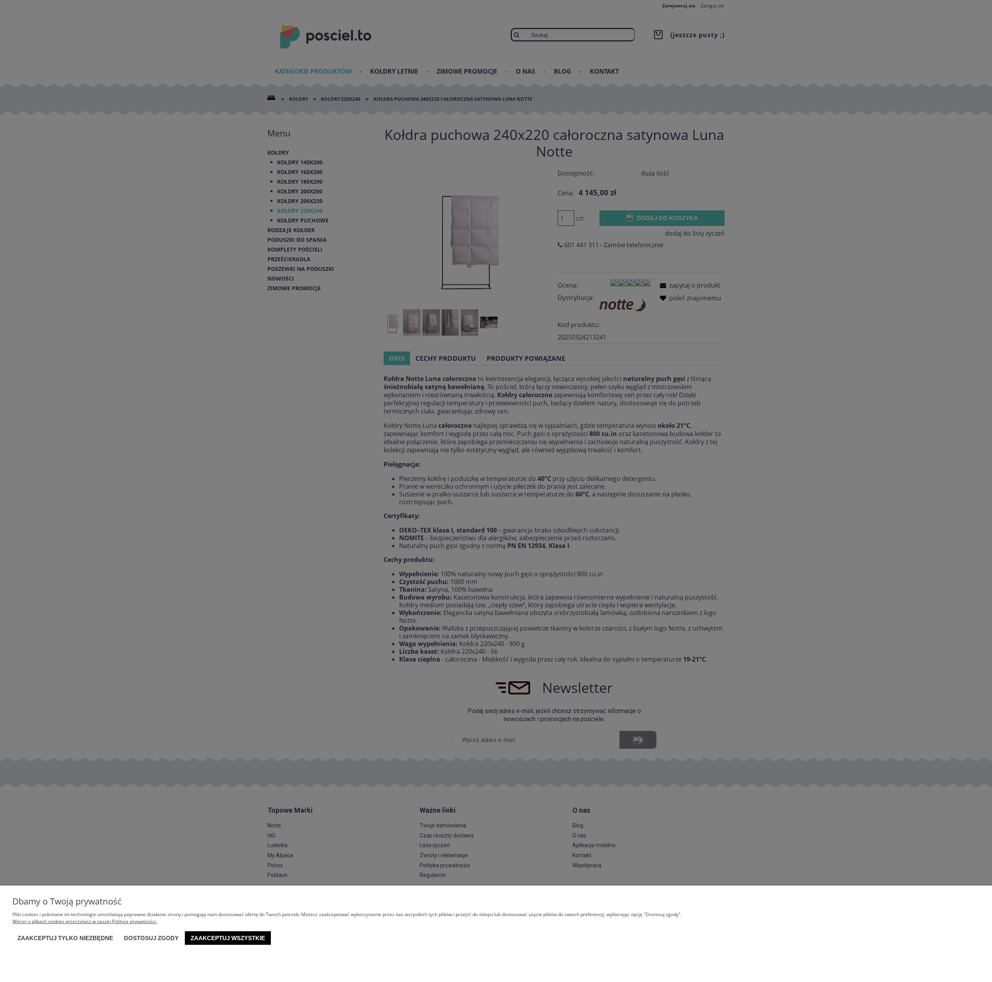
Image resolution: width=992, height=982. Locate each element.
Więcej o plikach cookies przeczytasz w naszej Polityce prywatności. (84, 921)
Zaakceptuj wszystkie (228, 938)
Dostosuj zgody (151, 938)
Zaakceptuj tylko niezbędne (65, 938)
